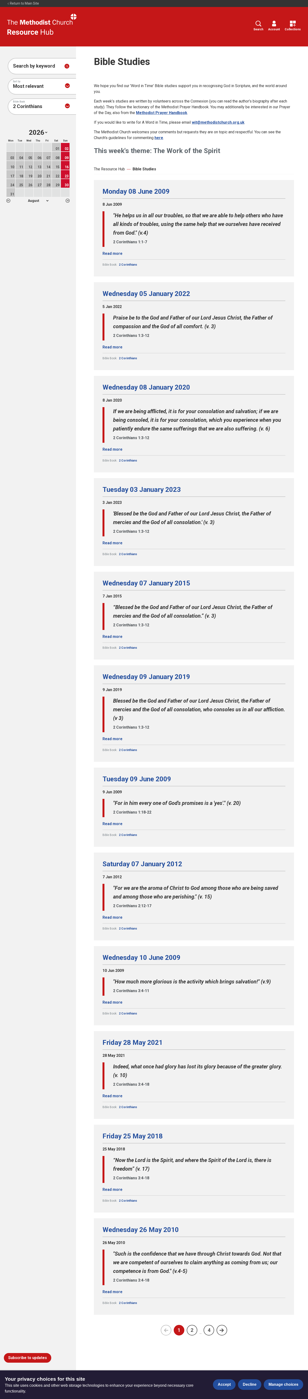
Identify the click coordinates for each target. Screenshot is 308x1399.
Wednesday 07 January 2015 (146, 583)
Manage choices (283, 1384)
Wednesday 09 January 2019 (146, 677)
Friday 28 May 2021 (133, 1042)
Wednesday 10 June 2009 (141, 958)
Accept (224, 1384)
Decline (250, 1384)
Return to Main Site (24, 3)
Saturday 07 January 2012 (142, 864)
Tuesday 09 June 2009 (137, 779)
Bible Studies (144, 169)
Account (274, 29)
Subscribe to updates (27, 1357)
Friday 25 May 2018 (133, 1136)
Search (258, 29)
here (158, 137)
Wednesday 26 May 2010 (141, 1230)
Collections (293, 29)
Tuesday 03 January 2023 (142, 490)
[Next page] (222, 1330)
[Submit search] (66, 66)
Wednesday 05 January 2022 (146, 294)
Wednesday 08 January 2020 (146, 387)
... (200, 1332)
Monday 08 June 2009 (136, 191)
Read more (112, 253)
